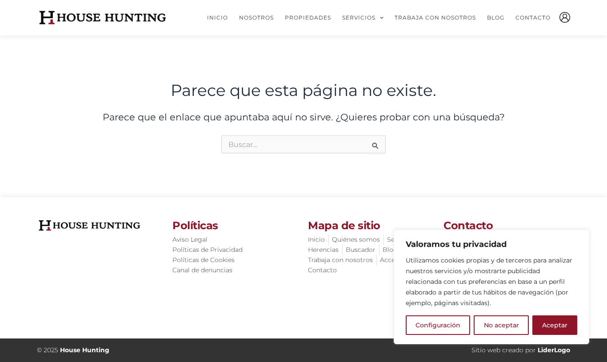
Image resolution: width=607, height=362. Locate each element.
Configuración (437, 325)
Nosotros (256, 17)
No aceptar (501, 325)
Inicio (217, 17)
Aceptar (554, 325)
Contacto (533, 17)
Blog (495, 17)
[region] (491, 287)
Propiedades (308, 17)
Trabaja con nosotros (435, 17)
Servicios (358, 17)
